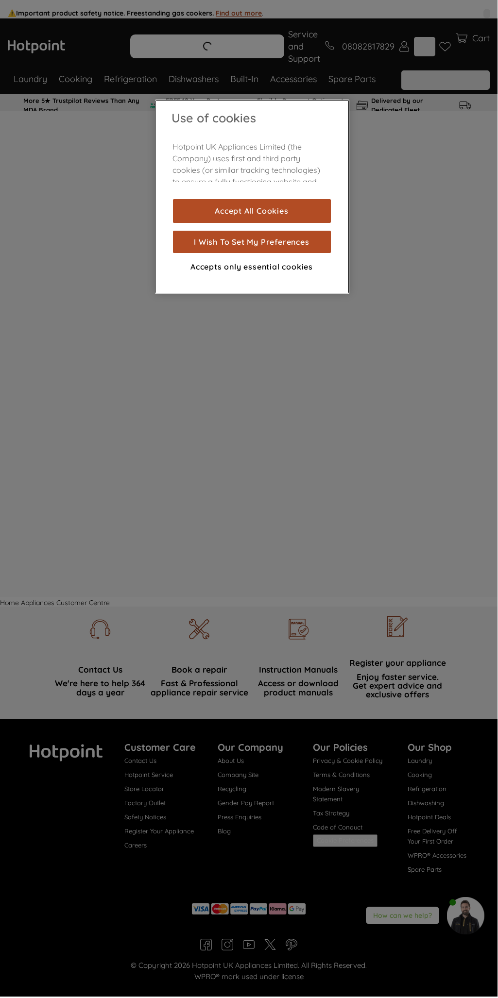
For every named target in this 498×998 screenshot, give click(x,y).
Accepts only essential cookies (251, 266)
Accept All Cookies (251, 211)
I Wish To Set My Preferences (251, 242)
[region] (252, 197)
